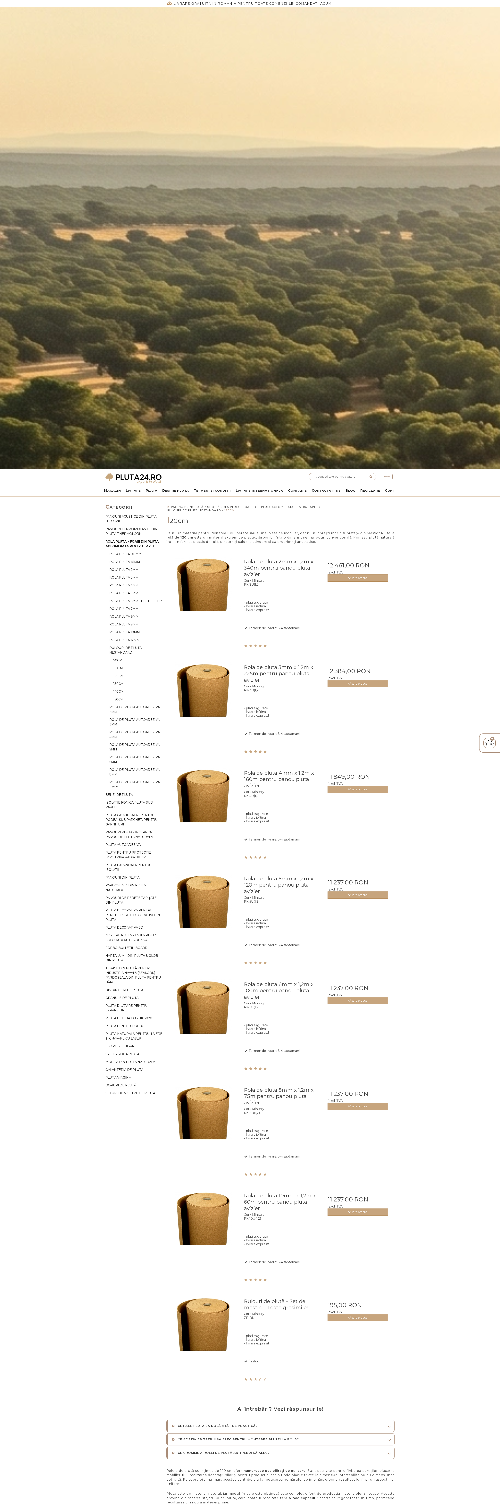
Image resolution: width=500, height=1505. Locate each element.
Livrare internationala (259, 490)
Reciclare (370, 490)
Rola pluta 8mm (124, 616)
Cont (390, 490)
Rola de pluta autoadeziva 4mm (134, 734)
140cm (118, 691)
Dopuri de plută (120, 1085)
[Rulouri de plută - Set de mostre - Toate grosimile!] (203, 1331)
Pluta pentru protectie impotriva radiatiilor (128, 855)
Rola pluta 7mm (123, 609)
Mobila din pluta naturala (130, 1062)
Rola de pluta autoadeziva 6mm (134, 759)
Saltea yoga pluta (122, 1054)
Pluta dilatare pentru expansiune (126, 1008)
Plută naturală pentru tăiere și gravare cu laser (133, 1036)
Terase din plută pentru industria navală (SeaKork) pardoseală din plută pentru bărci (133, 975)
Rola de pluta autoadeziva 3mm (134, 722)
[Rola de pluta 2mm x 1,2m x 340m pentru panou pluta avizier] (203, 592)
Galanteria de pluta (124, 1070)
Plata (151, 490)
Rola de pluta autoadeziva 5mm (134, 747)
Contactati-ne (326, 490)
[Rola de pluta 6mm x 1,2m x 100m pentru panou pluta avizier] (203, 1014)
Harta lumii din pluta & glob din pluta (131, 958)
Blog (350, 490)
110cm (118, 668)
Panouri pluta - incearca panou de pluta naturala (129, 834)
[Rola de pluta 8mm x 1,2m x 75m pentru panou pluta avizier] (203, 1120)
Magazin (112, 490)
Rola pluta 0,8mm (125, 554)
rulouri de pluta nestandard (125, 650)
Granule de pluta (121, 998)
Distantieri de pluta (124, 990)
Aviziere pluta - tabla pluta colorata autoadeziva (130, 937)
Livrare (133, 490)
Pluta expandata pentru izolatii (128, 867)
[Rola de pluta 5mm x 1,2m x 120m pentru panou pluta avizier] (203, 909)
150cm (118, 699)
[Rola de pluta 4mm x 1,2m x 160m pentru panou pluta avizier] (203, 803)
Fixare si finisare (121, 1046)
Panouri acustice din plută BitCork (130, 519)
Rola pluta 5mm (123, 593)
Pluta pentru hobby (124, 1026)
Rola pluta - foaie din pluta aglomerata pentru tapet (132, 544)
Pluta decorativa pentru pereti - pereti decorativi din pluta (132, 915)
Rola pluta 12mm (124, 640)
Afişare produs (357, 578)
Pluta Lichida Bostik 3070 (128, 1018)
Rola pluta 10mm (124, 632)
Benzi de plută (119, 795)
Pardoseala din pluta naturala (125, 887)
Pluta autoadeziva (123, 845)
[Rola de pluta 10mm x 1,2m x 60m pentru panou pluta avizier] (203, 1226)
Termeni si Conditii (212, 490)
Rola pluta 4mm (123, 585)
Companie (297, 490)
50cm (117, 660)
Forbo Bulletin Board (126, 948)
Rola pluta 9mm (123, 624)
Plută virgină (118, 1077)
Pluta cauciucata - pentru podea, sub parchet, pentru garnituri (131, 819)
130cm (118, 684)
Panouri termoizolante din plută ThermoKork (131, 531)
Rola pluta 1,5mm (124, 562)
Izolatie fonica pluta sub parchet (129, 805)
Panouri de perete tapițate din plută (131, 900)
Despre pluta (175, 490)
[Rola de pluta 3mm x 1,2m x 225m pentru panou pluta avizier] (203, 697)
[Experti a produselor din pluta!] (176, 478)
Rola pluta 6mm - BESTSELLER (135, 601)
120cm (118, 676)
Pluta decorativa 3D (124, 927)
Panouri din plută (122, 877)
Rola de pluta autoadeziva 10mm (134, 784)
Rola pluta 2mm (123, 570)
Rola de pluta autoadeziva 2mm (134, 709)
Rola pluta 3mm (123, 577)
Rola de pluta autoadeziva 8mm (134, 772)
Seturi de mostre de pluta (130, 1093)
